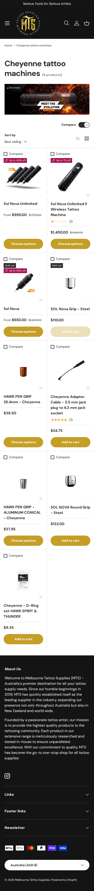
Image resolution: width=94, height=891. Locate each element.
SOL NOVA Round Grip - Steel (70, 510)
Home (8, 45)
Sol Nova (11, 308)
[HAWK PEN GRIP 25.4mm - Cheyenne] (23, 370)
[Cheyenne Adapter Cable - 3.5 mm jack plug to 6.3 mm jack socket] (70, 370)
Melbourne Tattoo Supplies (32, 880)
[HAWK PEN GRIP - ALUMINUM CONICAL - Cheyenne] (23, 481)
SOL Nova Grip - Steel (70, 309)
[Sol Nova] (23, 282)
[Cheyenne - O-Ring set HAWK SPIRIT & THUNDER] (23, 579)
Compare (68, 125)
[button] (87, 23)
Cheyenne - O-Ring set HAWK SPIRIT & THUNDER (21, 611)
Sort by (10, 135)
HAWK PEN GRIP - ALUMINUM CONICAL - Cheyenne (22, 512)
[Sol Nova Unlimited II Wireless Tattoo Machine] (70, 178)
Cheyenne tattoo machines (34, 45)
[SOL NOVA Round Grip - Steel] (70, 481)
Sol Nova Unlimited (20, 203)
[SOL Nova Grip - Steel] (70, 283)
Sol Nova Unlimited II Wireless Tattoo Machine (69, 209)
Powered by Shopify (64, 880)
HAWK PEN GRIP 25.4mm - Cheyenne (22, 399)
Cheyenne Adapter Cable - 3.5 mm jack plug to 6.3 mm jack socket (68, 404)
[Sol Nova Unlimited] (23, 177)
